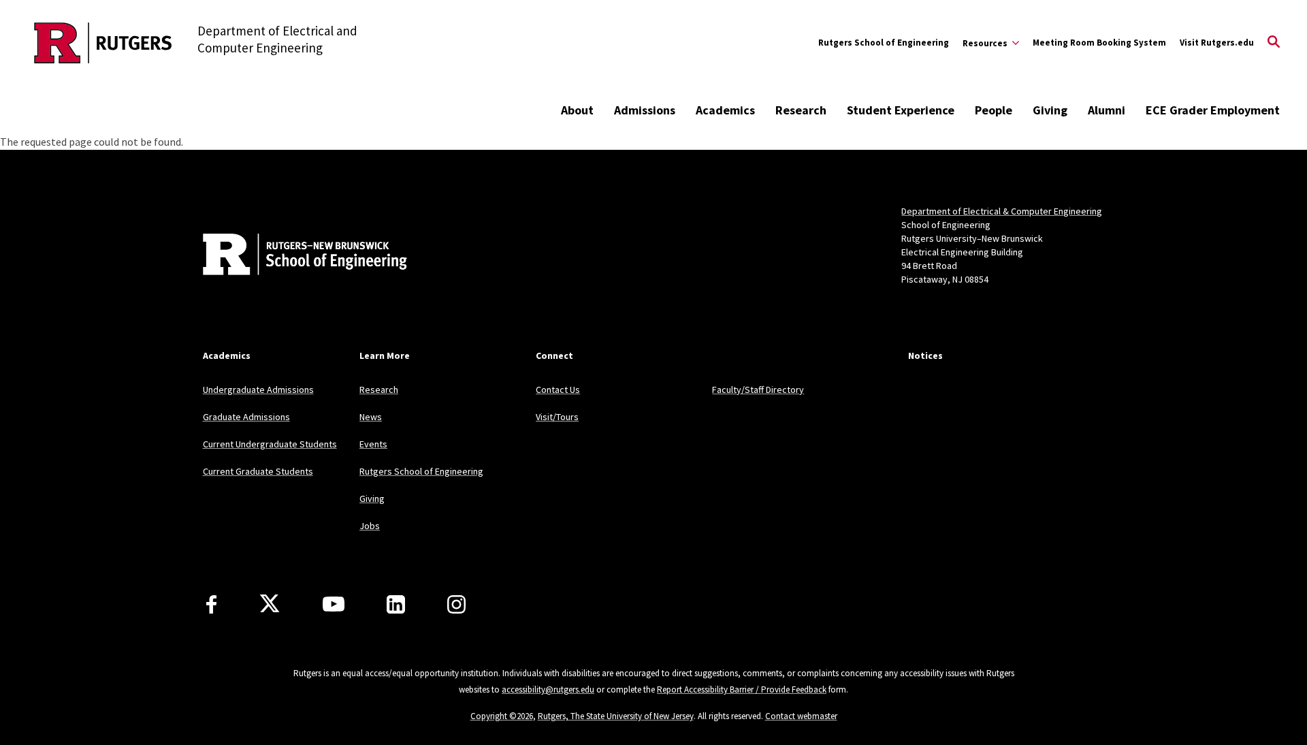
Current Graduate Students (258, 471)
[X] (269, 604)
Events (373, 444)
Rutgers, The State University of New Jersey (616, 716)
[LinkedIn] (396, 604)
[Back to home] (293, 256)
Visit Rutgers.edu (1217, 42)
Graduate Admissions (246, 417)
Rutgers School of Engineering (883, 42)
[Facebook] (211, 604)
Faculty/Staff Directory (758, 389)
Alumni (1106, 110)
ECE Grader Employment (1213, 110)
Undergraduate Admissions (258, 389)
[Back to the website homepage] (103, 42)
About (577, 110)
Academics (725, 110)
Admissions (644, 110)
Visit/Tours (557, 417)
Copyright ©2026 (501, 716)
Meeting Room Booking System (1099, 42)
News (370, 417)
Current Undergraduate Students (270, 444)
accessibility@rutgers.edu (548, 689)
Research (800, 110)
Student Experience (900, 110)
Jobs (369, 526)
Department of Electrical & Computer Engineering (1001, 211)
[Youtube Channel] (333, 604)
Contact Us (558, 389)
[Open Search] (1274, 43)
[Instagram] (456, 604)
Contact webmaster (801, 716)
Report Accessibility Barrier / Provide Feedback (741, 689)
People (993, 110)
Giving (1050, 110)
